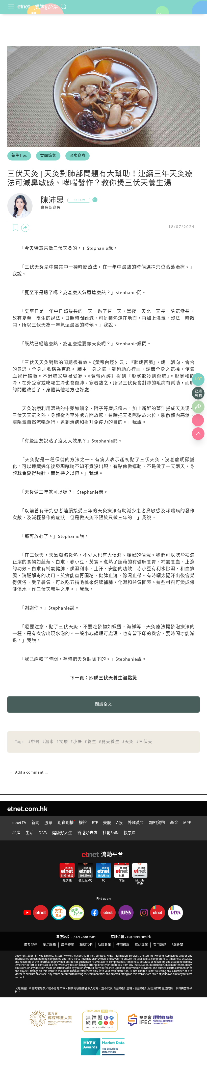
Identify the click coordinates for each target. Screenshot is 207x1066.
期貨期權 (66, 823)
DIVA (43, 833)
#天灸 (128, 742)
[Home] (23, 7)
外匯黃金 (136, 823)
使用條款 (123, 945)
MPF (187, 823)
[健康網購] (198, 393)
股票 (48, 823)
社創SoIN (110, 833)
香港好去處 (87, 833)
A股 (119, 823)
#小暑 (76, 742)
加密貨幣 (157, 823)
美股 (107, 823)
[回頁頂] (198, 433)
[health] (45, 7)
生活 (29, 833)
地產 (16, 833)
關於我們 (30, 945)
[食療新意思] (20, 205)
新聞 (35, 823)
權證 (83, 823)
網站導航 (141, 945)
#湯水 (48, 742)
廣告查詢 (67, 945)
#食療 (62, 742)
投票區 (130, 833)
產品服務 (49, 945)
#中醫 (34, 742)
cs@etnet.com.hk (139, 937)
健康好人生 (62, 833)
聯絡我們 (86, 945)
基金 (174, 823)
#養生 (90, 742)
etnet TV (19, 823)
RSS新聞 (177, 945)
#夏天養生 (109, 742)
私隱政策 (104, 945)
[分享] (25, 228)
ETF (95, 823)
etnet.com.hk (27, 808)
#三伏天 (144, 742)
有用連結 (159, 945)
